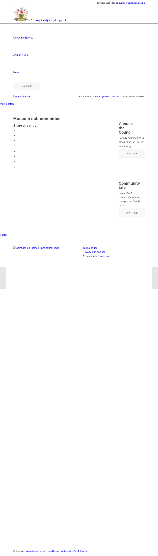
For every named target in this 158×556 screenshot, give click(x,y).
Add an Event (21, 55)
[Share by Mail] (18, 167)
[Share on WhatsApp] (18, 140)
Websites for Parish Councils (74, 551)
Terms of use (90, 247)
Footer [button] (3, 234)
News (16, 72)
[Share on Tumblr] (18, 156)
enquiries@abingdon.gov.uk (130, 3)
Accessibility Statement (96, 256)
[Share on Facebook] (18, 130)
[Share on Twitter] (18, 135)
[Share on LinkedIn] (18, 151)
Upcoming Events (23, 37)
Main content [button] (7, 103)
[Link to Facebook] (136, 551)
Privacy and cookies (94, 251)
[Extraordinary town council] (3, 278)
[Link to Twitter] (142, 551)
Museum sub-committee (37, 118)
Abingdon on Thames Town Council (42, 551)
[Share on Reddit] (18, 161)
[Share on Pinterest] (18, 145)
